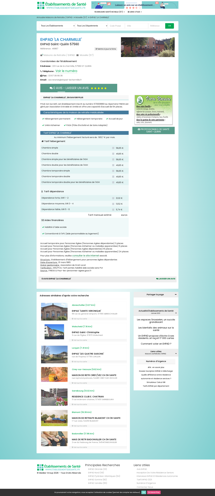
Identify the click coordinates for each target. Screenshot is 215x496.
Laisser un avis (166, 278)
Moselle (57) (81, 17)
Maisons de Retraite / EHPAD (59, 55)
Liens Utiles (135, 12)
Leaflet (137, 83)
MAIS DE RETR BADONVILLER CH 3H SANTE (94, 439)
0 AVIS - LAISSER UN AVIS (72, 88)
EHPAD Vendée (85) (97, 483)
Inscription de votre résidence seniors (155, 472)
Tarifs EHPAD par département (156, 386)
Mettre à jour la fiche (106, 49)
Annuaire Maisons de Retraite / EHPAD (55, 17)
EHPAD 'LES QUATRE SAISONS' (88, 353)
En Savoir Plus (153, 492)
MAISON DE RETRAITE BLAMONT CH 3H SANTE (96, 418)
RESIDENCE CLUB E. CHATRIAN (88, 396)
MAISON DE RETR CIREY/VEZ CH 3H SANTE (94, 375)
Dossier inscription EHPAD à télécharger (156, 371)
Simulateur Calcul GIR (156, 382)
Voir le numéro (66, 71)
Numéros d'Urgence (156, 361)
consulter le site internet (85, 255)
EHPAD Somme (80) (97, 479)
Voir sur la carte (80, 319)
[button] (124, 61)
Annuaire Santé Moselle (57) (110, 12)
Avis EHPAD (142, 469)
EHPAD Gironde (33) (97, 469)
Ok (144, 492)
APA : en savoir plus (156, 367)
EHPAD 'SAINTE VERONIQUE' (86, 310)
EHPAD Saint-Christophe (85, 332)
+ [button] (124, 40)
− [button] (124, 44)
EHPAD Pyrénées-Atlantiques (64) (104, 476)
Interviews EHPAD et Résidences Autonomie (157, 476)
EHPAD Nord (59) (96, 472)
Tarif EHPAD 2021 (144, 479)
